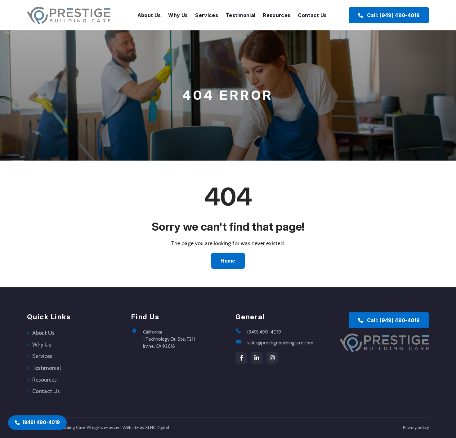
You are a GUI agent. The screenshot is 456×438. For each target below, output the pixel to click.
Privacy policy (416, 427)
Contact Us (312, 15)
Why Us (178, 15)
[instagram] (272, 358)
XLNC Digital (157, 427)
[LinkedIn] (257, 358)
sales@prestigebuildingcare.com (280, 343)
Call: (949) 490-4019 (392, 15)
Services (206, 15)
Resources (276, 15)
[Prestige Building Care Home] (68, 15)
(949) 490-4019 (264, 332)
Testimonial (241, 15)
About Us (149, 15)
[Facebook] (241, 358)
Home (228, 261)
